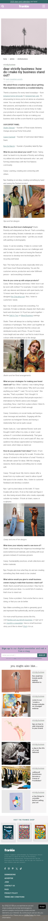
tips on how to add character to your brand (38, 726)
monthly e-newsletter (14, 623)
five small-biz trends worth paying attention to (37, 679)
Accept (42, 907)
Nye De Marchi (9, 146)
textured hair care (32, 96)
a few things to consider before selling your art (38, 799)
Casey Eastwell (9, 137)
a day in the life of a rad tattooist (38, 750)
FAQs (6, 889)
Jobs (6, 882)
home (5, 59)
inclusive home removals (13, 96)
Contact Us (9, 886)
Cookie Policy (29, 915)
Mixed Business (27, 315)
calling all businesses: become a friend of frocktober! (37, 776)
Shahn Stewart (9, 128)
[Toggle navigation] (44, 6)
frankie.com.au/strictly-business (19, 620)
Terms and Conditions (14, 897)
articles (12, 59)
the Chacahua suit (18, 297)
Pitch (25, 626)
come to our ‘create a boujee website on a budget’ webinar (38, 704)
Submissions (10, 875)
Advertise (8, 878)
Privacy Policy (11, 893)
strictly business (22, 59)
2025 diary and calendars (20, 2)
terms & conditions (38, 658)
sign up (42, 655)
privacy (15, 658)
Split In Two (13, 315)
